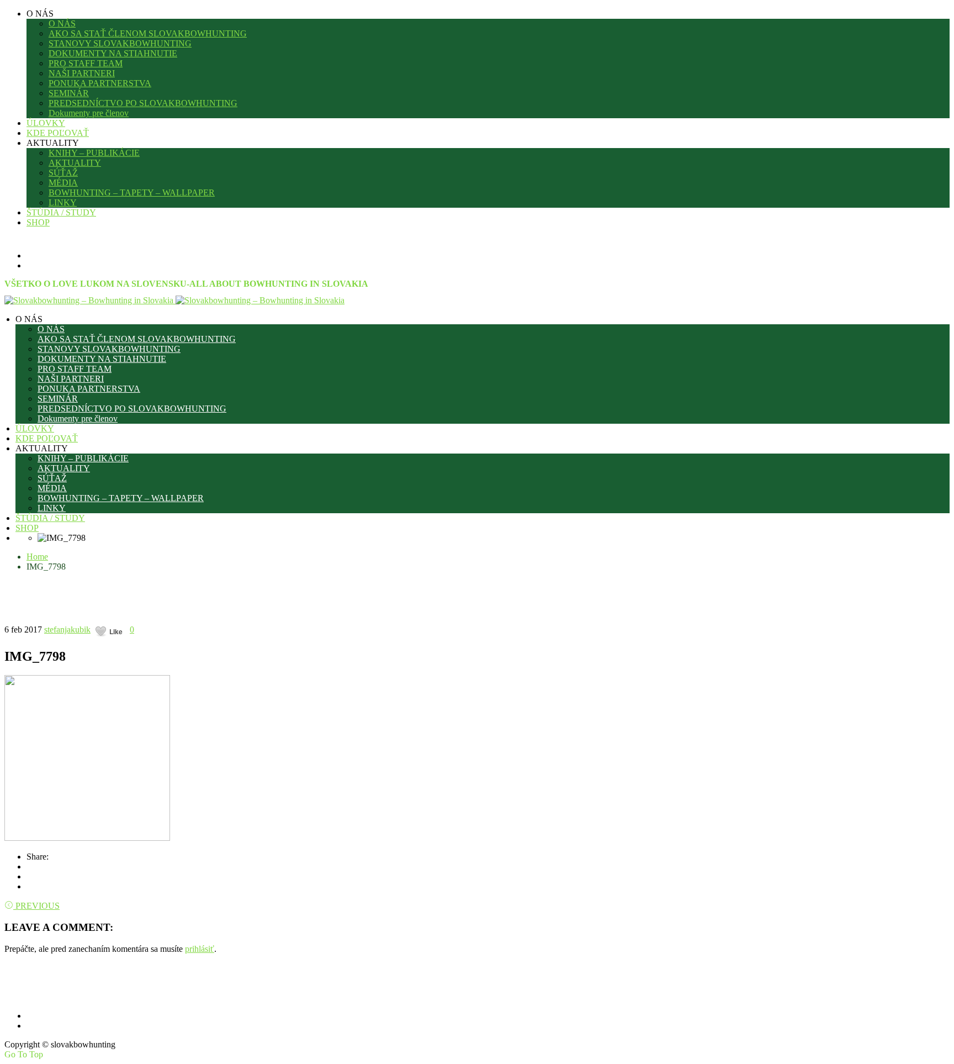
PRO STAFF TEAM (86, 63)
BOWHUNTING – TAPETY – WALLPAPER (132, 192)
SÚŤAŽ (63, 172)
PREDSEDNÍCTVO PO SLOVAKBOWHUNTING (143, 103)
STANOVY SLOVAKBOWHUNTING (120, 43)
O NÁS (62, 23)
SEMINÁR (69, 93)
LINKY (63, 202)
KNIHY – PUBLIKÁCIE (94, 152)
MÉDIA (63, 182)
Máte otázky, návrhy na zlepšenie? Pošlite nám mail (162, 990)
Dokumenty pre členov (89, 113)
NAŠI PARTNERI (82, 73)
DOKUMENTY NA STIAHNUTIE (113, 53)
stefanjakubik (67, 629)
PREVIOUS (37, 905)
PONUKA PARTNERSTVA (100, 83)
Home (37, 556)
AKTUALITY (75, 162)
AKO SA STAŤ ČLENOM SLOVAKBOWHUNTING (148, 33)
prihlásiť (199, 949)
